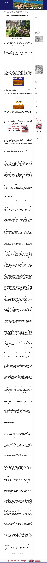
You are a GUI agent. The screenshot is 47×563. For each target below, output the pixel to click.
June (35, 87)
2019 (36, 100)
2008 (36, 113)
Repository (36, 30)
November (36, 81)
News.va (36, 29)
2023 (36, 95)
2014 (36, 106)
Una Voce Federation (37, 32)
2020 (36, 99)
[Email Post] (23, 553)
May (35, 88)
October (36, 82)
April (36, 89)
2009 (36, 112)
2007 (36, 114)
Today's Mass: (38, 18)
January (36, 93)
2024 (36, 94)
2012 (36, 108)
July (35, 86)
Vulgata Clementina (37, 33)
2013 (36, 107)
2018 (36, 101)
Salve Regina (36, 31)
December (36, 80)
